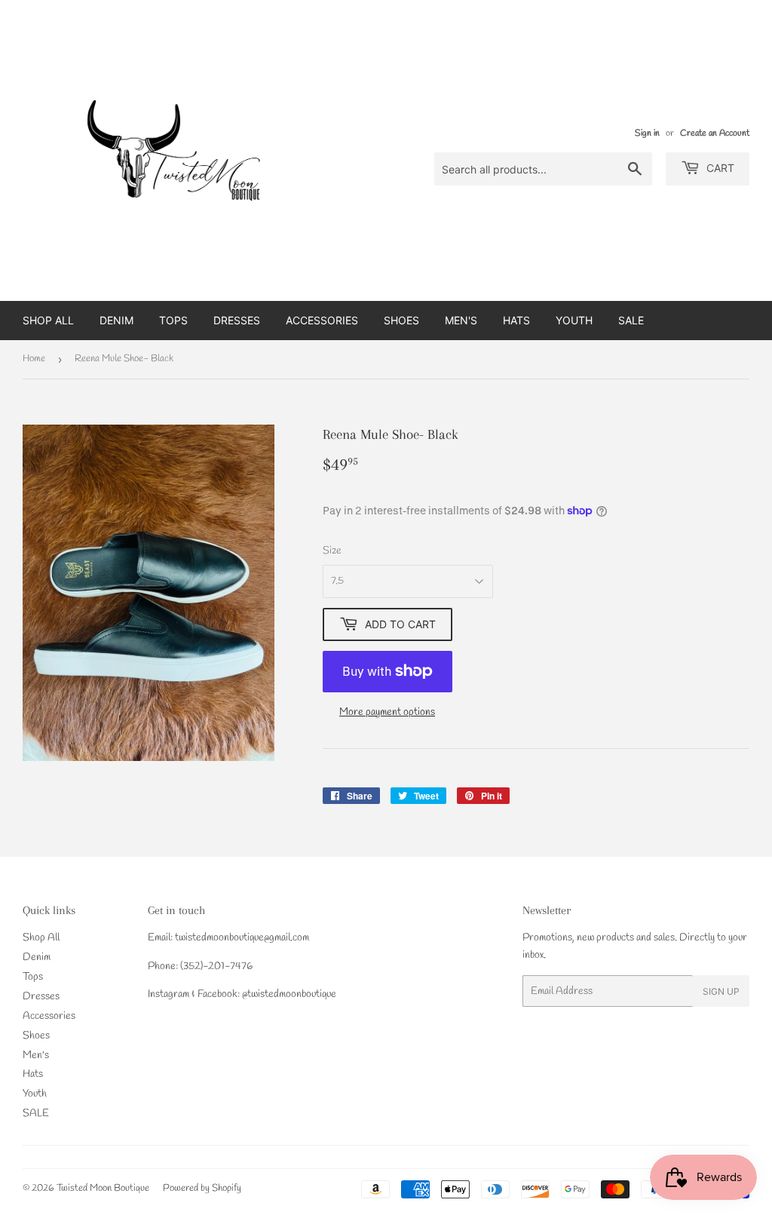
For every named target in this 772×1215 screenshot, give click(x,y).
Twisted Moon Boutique (103, 1188)
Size (332, 551)
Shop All (48, 320)
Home (34, 358)
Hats (516, 320)
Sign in (647, 133)
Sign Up (721, 991)
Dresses (236, 320)
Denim (116, 320)
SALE (631, 320)
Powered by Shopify (202, 1188)
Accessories (322, 320)
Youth (574, 320)
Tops (173, 320)
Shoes (401, 320)
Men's (461, 320)
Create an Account (714, 133)
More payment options (387, 712)
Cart (718, 167)
